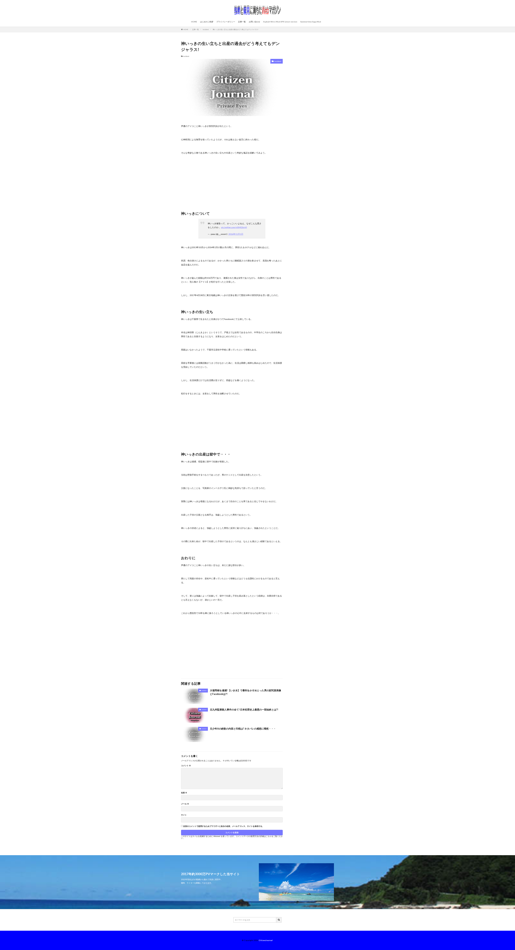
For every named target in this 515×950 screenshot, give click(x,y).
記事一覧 (242, 22)
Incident (206, 29)
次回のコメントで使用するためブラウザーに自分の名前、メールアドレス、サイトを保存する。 (223, 826)
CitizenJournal (266, 940)
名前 (184, 793)
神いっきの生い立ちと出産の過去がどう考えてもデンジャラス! (235, 29)
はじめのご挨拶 (206, 22)
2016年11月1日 (235, 234)
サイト (184, 815)
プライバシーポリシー (225, 22)
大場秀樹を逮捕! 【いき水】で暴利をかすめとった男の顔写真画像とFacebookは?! (245, 692)
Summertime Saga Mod (310, 22)
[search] (279, 920)
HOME (194, 22)
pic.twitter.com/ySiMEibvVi (234, 227)
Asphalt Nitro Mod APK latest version (280, 22)
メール (185, 804)
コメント (186, 766)
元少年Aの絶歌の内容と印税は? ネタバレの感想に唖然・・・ (243, 728)
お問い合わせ (254, 22)
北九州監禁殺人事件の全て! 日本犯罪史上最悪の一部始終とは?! (244, 709)
